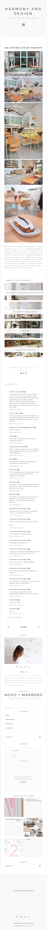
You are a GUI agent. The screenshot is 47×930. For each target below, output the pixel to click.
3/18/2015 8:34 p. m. (16, 490)
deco (7, 715)
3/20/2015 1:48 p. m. (16, 585)
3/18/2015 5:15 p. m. (16, 466)
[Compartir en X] (21, 373)
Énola (11, 459)
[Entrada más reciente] (8, 627)
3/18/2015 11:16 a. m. (16, 423)
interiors (23, 370)
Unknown (13, 469)
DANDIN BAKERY (18, 248)
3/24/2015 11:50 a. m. (16, 613)
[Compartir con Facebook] (24, 373)
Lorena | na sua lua (16, 446)
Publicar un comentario (15, 617)
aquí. (36, 246)
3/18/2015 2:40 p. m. (16, 443)
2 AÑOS (27, 839)
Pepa (11, 436)
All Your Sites (14, 413)
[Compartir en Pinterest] (27, 373)
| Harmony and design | (18, 508)
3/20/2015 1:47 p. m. (16, 564)
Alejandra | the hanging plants (21, 427)
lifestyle (9, 728)
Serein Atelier (27, 926)
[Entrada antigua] (38, 627)
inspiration (10, 719)
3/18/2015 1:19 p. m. (16, 432)
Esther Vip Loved (16, 392)
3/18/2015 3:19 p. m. (16, 455)
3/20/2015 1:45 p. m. (16, 515)
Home (23, 627)
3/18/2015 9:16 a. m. (16, 409)
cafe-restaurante (28, 367)
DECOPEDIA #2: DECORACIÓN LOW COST (33, 800)
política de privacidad (23, 779)
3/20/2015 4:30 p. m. (16, 605)
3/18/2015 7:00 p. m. (16, 478)
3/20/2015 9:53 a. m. (16, 505)
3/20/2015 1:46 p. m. (16, 536)
